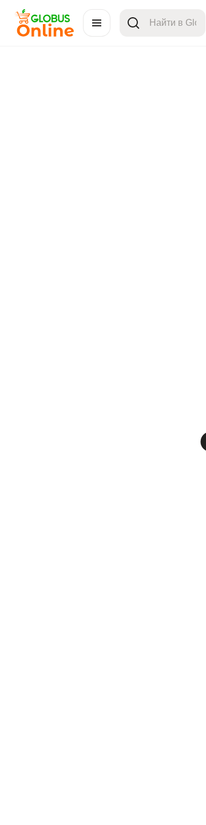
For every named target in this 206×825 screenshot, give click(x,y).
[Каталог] (96, 23)
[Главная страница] (44, 33)
